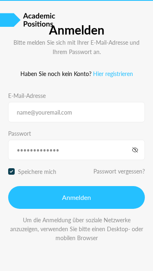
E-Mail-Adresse (27, 95)
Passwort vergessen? (119, 171)
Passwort (19, 133)
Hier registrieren (113, 73)
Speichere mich (37, 171)
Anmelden (76, 197)
